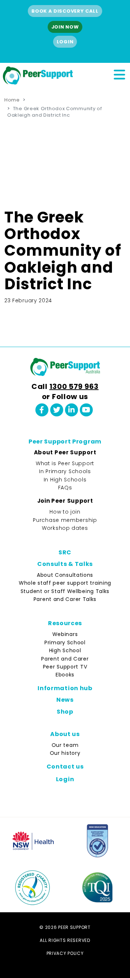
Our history (65, 753)
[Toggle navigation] (119, 73)
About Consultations (65, 575)
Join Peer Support (65, 501)
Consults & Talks (65, 564)
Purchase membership (65, 520)
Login (65, 41)
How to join (65, 511)
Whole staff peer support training (65, 583)
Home (12, 99)
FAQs (65, 487)
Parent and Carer (64, 658)
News (65, 700)
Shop (65, 711)
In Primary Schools (65, 471)
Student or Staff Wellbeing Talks (65, 591)
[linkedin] (71, 409)
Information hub (65, 688)
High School (65, 650)
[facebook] (41, 409)
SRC (65, 552)
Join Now (65, 26)
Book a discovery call (65, 11)
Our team (65, 745)
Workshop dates (65, 528)
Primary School (65, 642)
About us (65, 734)
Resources (65, 623)
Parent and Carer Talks (65, 599)
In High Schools (65, 479)
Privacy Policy (65, 953)
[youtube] (86, 409)
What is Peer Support (65, 463)
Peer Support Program (65, 441)
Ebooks (65, 674)
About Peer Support (65, 452)
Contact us (65, 766)
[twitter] (56, 409)
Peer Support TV (65, 666)
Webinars (65, 634)
